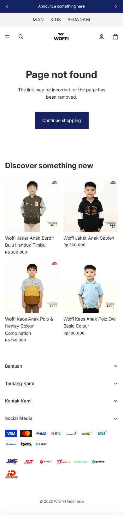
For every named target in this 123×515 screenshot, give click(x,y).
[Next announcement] (116, 6)
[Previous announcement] (7, 6)
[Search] (21, 37)
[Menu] (7, 36)
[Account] (101, 37)
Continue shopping (61, 120)
